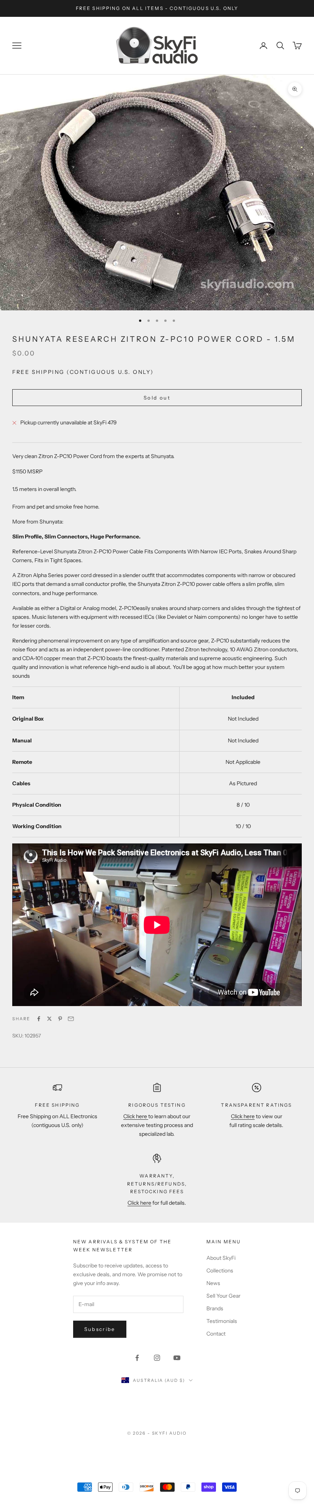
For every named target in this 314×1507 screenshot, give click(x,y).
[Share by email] (71, 1019)
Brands (214, 1308)
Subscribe (99, 1329)
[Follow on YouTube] (177, 1358)
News (213, 1283)
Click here (135, 1116)
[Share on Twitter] (49, 1019)
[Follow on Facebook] (137, 1358)
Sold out (157, 398)
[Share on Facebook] (39, 1019)
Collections (219, 1270)
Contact (216, 1333)
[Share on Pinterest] (60, 1019)
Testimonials (221, 1321)
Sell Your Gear (223, 1295)
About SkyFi (221, 1257)
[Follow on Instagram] (157, 1358)
